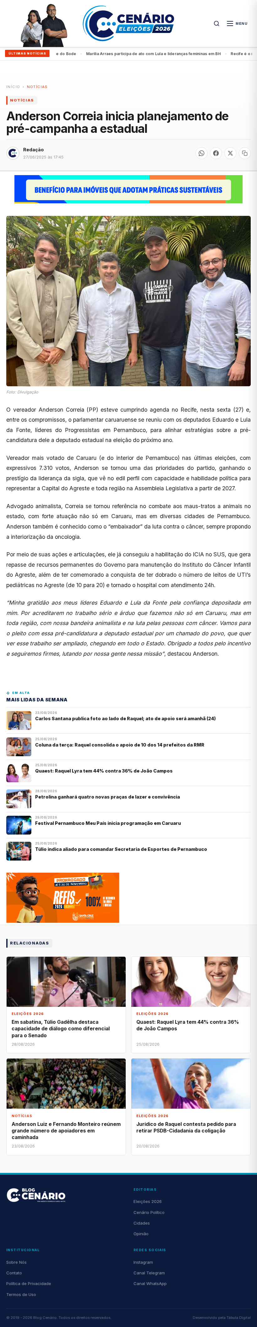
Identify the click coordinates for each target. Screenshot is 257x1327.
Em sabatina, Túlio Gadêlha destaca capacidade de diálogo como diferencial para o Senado (61, 1028)
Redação (33, 149)
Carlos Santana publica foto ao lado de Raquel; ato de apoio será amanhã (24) (125, 718)
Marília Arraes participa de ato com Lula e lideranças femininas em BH (130, 53)
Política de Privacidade (28, 1283)
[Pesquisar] (216, 23)
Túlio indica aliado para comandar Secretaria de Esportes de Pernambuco (121, 849)
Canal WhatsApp (150, 1283)
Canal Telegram (149, 1272)
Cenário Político (149, 1212)
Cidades (142, 1223)
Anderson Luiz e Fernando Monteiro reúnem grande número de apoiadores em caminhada (66, 1130)
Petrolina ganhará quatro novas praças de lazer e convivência (107, 796)
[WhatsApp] (201, 153)
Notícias (37, 87)
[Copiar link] (245, 153)
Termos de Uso (21, 1294)
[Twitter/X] (230, 153)
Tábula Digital (239, 1317)
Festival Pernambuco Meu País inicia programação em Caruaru (108, 823)
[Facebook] (216, 153)
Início (13, 87)
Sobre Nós (16, 1262)
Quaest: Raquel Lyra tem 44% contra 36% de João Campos (104, 770)
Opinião (141, 1233)
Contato (14, 1272)
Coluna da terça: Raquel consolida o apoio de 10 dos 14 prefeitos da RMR (119, 744)
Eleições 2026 (148, 1201)
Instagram (143, 1262)
